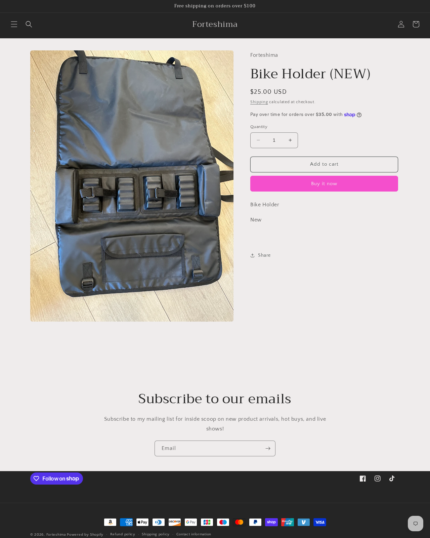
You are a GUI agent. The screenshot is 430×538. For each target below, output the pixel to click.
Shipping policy (156, 534)
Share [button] (264, 255)
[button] (14, 24)
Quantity (258, 126)
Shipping (259, 102)
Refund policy (122, 534)
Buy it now (324, 184)
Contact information (193, 534)
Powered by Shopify (85, 535)
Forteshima (56, 535)
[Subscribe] (267, 448)
